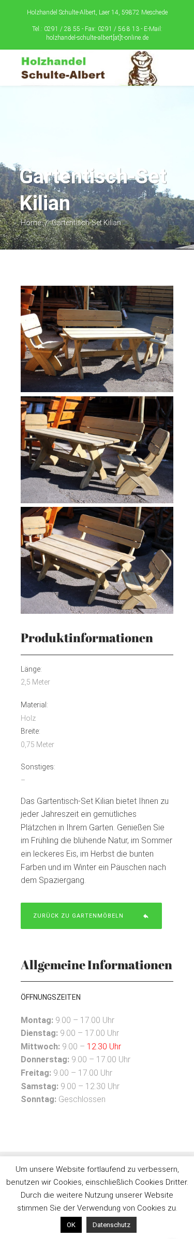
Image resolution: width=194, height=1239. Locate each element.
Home (31, 223)
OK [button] (71, 1225)
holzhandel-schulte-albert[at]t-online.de (97, 37)
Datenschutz (111, 1225)
